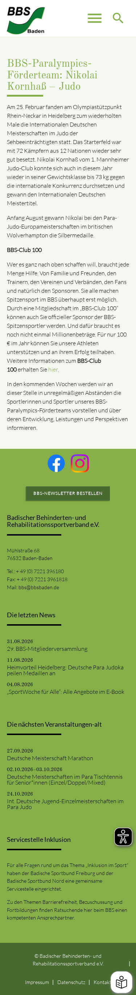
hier (53, 369)
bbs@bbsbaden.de (38, 587)
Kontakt (102, 982)
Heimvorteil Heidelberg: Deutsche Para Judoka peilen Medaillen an (65, 670)
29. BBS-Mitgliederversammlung (47, 649)
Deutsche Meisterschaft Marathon (50, 758)
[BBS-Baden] (26, 18)
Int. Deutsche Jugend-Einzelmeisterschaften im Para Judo (65, 804)
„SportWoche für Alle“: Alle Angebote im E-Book (65, 692)
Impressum (37, 982)
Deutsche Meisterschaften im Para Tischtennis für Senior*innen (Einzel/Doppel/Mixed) (65, 779)
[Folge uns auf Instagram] (80, 463)
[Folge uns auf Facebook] (56, 463)
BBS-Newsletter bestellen (68, 493)
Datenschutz (71, 982)
